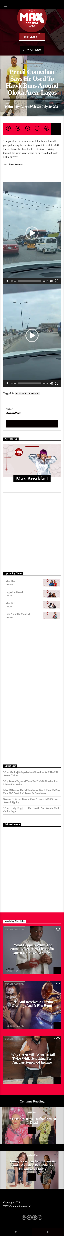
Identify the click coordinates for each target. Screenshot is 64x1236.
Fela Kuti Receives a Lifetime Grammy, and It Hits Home (32, 1004)
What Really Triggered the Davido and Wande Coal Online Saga (31, 810)
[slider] (29, 281)
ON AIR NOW (33, 49)
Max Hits (10, 581)
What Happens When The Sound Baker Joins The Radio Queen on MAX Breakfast (32, 949)
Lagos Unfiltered (14, 592)
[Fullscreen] (56, 281)
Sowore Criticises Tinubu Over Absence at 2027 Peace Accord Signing (31, 801)
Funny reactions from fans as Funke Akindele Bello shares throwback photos (33, 1165)
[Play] (7, 281)
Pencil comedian (27, 393)
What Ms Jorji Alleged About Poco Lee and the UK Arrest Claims (30, 774)
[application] (32, 233)
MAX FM (10, 969)
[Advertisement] (32, 531)
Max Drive (11, 603)
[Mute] (51, 281)
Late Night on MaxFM (17, 614)
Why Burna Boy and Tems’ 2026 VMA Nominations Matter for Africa (30, 783)
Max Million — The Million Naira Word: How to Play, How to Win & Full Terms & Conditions (31, 792)
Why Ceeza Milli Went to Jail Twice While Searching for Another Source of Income (33, 1058)
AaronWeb (28, 106)
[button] (32, 233)
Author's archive (32, 423)
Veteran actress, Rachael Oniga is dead (33, 1121)
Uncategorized (32, 66)
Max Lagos (30, 36)
